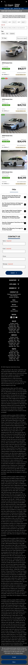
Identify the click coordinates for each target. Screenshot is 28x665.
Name (7, 241)
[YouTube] (16, 317)
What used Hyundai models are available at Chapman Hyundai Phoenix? (11, 197)
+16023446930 (14, 301)
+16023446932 (14, 311)
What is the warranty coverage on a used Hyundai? (12, 229)
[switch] (26, 1)
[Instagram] (14, 317)
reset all (3, 24)
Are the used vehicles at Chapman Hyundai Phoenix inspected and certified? (12, 204)
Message (8, 264)
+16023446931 (14, 306)
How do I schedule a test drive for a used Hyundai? (13, 223)
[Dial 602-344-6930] (5, 1)
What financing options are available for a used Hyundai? (11, 217)
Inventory (13, 280)
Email (7, 248)
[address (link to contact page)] (1, 1)
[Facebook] (11, 317)
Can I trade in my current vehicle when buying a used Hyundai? (12, 211)
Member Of (13, 288)
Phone (4, 256)
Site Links (12, 284)
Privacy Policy (19, 653)
